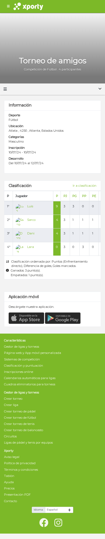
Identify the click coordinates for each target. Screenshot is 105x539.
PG (74, 196)
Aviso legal (11, 457)
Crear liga (11, 405)
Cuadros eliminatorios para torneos (29, 384)
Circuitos (10, 436)
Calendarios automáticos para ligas (29, 378)
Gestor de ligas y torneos (21, 346)
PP (84, 196)
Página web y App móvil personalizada (32, 353)
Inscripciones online (18, 372)
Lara (30, 247)
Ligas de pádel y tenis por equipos (28, 442)
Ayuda (9, 482)
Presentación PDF (17, 494)
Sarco (31, 220)
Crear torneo (13, 399)
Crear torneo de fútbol (20, 417)
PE (94, 196)
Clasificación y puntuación (23, 365)
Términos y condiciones (21, 470)
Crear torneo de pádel (20, 411)
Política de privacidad (20, 463)
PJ (65, 196)
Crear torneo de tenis (19, 424)
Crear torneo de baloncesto (23, 430)
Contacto (10, 501)
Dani (30, 233)
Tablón (9, 476)
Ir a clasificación (84, 186)
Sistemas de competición (22, 359)
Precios (9, 488)
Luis (30, 206)
